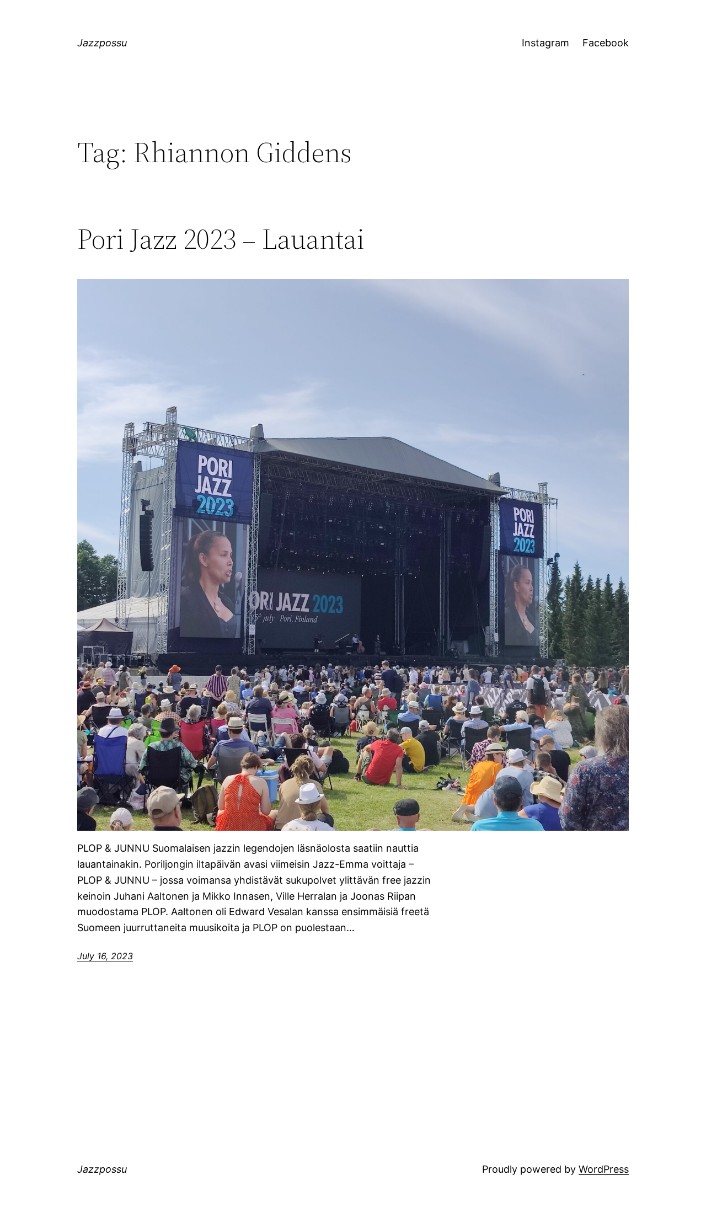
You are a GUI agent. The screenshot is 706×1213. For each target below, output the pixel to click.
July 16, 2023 (105, 955)
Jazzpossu (102, 43)
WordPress (604, 1169)
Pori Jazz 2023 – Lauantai (221, 238)
